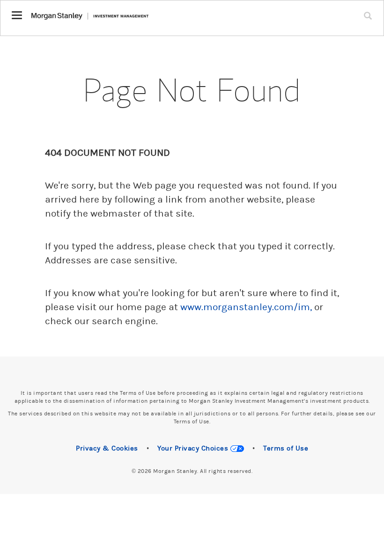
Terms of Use (285, 448)
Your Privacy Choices (193, 448)
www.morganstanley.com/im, (246, 307)
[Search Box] (370, 10)
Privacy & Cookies (107, 448)
